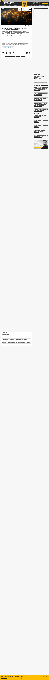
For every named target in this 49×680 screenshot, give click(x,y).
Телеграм (11, 47)
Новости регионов (36, 113)
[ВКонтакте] (19, 9)
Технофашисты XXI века (5, 334)
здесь (28, 678)
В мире (3, 8)
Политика (37, 117)
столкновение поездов (5, 57)
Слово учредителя (37, 74)
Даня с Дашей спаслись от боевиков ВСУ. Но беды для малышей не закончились (14, 339)
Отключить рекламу (44, 3)
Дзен (5, 47)
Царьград (36, 3)
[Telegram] (29, 9)
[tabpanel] (41, 144)
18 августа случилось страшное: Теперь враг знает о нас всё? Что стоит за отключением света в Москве (16, 342)
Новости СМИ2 (3, 346)
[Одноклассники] (23, 9)
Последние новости (37, 85)
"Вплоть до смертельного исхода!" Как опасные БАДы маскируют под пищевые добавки (15, 337)
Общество (37, 122)
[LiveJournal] (26, 9)
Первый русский (10, 3)
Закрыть (44, 676)
